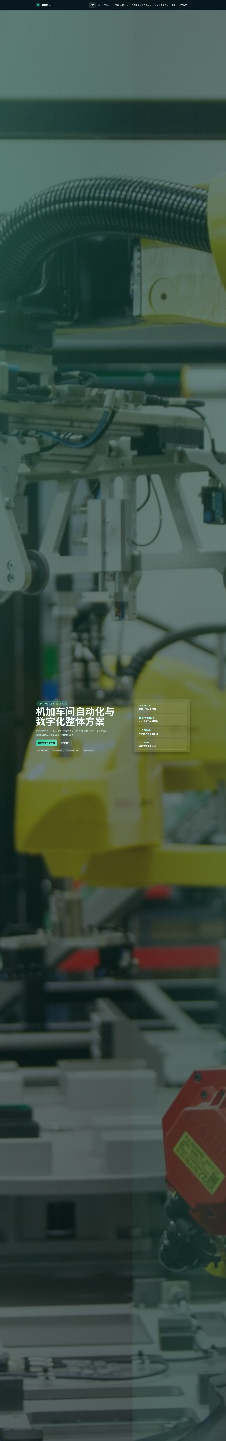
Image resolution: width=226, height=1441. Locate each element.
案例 (174, 5)
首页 (92, 5)
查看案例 (65, 742)
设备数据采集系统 (147, 745)
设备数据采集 (160, 5)
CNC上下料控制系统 (148, 721)
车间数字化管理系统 (140, 5)
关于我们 (183, 5)
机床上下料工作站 (147, 709)
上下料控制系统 (120, 5)
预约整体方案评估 (46, 742)
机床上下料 (103, 5)
